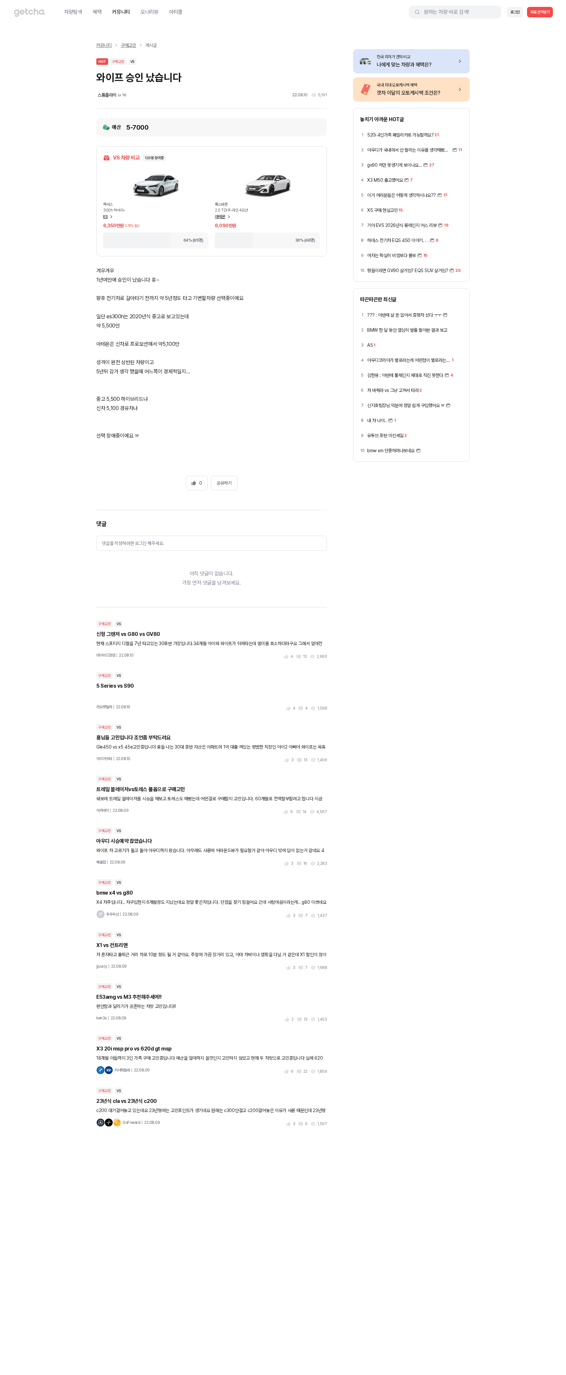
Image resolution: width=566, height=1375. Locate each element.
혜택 (97, 12)
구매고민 (128, 45)
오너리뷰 (150, 12)
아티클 (175, 12)
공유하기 (224, 483)
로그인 (515, 12)
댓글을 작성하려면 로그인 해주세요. (133, 543)
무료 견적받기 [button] (540, 12)
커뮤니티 (121, 12)
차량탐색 (73, 12)
